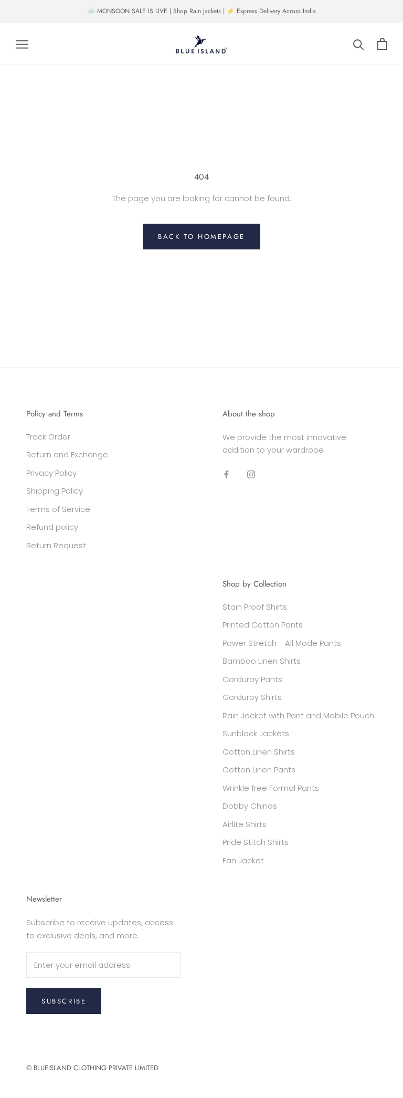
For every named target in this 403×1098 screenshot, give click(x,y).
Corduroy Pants (252, 679)
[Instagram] (251, 473)
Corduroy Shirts (252, 697)
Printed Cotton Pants (262, 624)
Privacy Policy (51, 472)
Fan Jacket (243, 860)
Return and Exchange (67, 454)
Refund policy (52, 526)
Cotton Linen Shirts (258, 751)
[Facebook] (226, 473)
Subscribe (63, 1001)
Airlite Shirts (244, 824)
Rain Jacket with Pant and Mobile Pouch (298, 715)
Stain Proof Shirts (254, 606)
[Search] (358, 43)
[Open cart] (382, 44)
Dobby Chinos (249, 805)
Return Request (56, 545)
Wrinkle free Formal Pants (270, 787)
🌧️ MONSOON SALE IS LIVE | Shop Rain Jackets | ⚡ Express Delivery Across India (201, 11)
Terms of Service (58, 509)
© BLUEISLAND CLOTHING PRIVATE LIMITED (92, 1068)
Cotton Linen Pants (258, 769)
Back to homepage (201, 237)
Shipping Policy (54, 490)
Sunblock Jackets (255, 733)
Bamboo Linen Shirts (261, 660)
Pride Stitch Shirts (255, 842)
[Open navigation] (22, 43)
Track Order (48, 436)
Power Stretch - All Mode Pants (281, 643)
